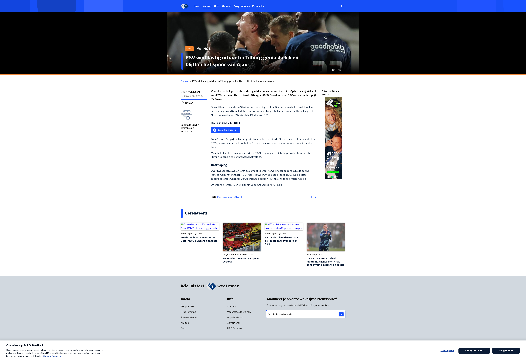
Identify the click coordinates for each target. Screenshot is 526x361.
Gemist (226, 6)
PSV (219, 197)
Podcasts (258, 6)
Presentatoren (189, 317)
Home (196, 6)
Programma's (242, 6)
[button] (342, 6)
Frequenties (187, 306)
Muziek (185, 323)
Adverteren (233, 323)
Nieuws (207, 6)
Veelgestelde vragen (239, 312)
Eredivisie (227, 197)
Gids (216, 6)
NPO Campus (234, 328)
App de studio (235, 317)
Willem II (238, 197)
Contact (231, 306)
